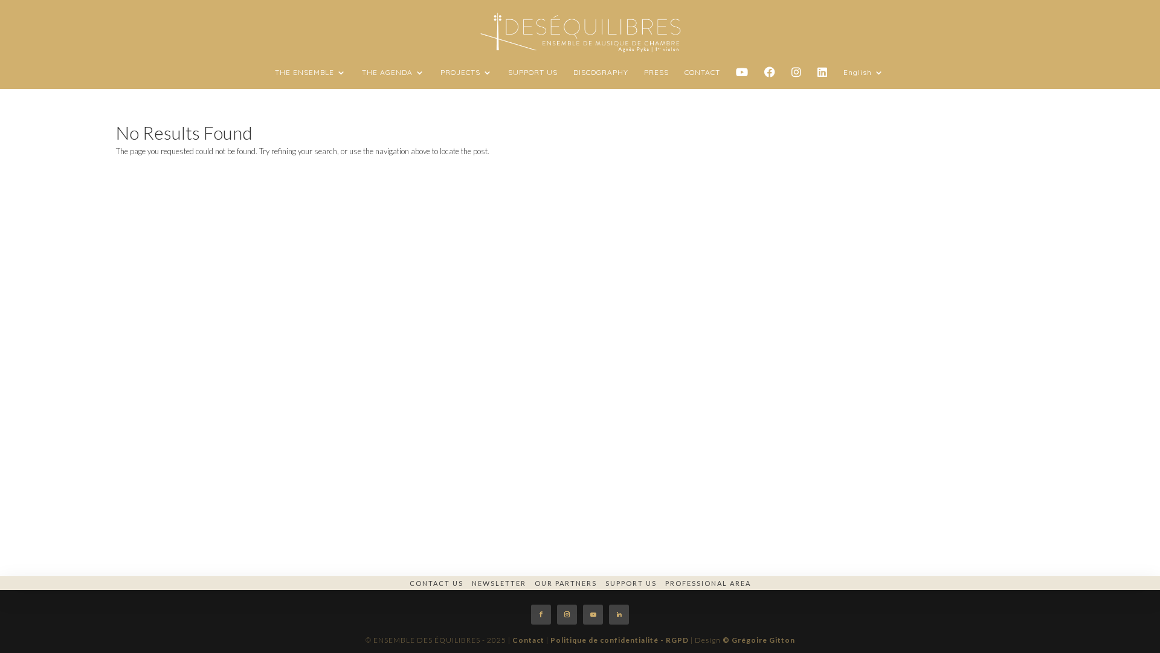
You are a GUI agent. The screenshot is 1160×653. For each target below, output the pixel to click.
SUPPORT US (631, 583)
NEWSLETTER (499, 583)
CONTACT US (436, 583)
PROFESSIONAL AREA (708, 583)
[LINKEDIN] (822, 78)
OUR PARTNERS (566, 583)
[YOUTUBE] (742, 78)
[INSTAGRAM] (796, 78)
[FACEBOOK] (770, 78)
